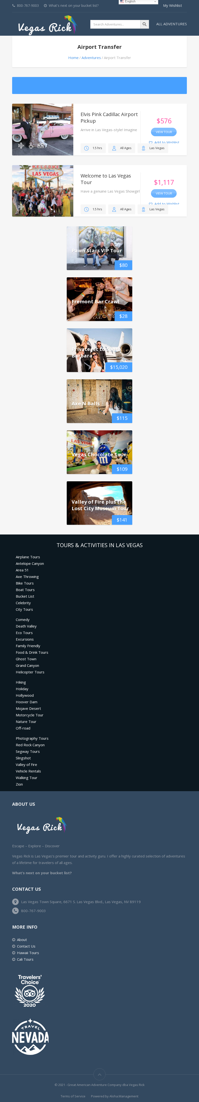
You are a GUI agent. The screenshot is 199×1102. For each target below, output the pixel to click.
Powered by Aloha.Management (114, 1096)
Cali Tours (25, 959)
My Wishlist (172, 5)
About (22, 939)
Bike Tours (25, 583)
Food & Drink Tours (32, 652)
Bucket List (25, 596)
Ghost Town (26, 658)
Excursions (25, 639)
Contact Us (26, 946)
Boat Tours (25, 589)
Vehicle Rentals (28, 771)
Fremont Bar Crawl (95, 301)
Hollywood (25, 695)
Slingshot (23, 757)
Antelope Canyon (30, 563)
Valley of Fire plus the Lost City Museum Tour (100, 505)
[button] (163, 142)
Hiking (21, 682)
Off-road (23, 728)
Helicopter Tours (30, 672)
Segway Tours (28, 751)
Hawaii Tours (28, 952)
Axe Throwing (27, 576)
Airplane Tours (28, 556)
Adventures (91, 57)
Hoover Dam (26, 701)
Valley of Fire (26, 764)
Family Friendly (28, 645)
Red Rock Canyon (30, 744)
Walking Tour (26, 777)
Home (73, 57)
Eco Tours (24, 632)
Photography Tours (32, 738)
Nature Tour (26, 721)
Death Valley (26, 626)
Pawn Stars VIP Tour (97, 250)
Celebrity (23, 602)
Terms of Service (73, 1096)
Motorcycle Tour (29, 714)
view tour (164, 132)
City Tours (24, 609)
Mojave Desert (28, 708)
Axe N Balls (86, 403)
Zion (19, 784)
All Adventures (171, 23)
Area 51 (22, 570)
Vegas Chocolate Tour (99, 454)
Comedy (23, 619)
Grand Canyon (27, 665)
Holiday (22, 688)
